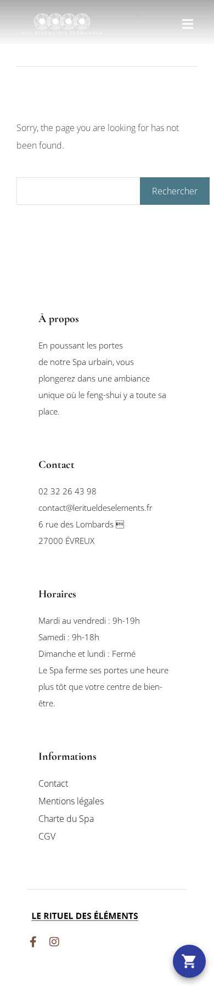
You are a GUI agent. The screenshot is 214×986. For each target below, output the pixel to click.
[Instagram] (54, 941)
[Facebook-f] (32, 941)
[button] (188, 24)
